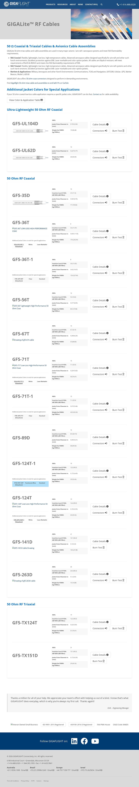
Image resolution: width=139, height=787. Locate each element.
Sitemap (46, 781)
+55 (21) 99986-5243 (38, 770)
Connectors (99, 130)
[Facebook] (84, 743)
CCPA (33, 781)
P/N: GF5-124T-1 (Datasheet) (19, 521)
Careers (39, 781)
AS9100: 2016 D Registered (81, 724)
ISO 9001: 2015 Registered (53, 724)
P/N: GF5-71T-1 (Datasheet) (19, 382)
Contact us (97, 94)
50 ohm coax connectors (36, 78)
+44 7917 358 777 (63, 770)
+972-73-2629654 (87, 770)
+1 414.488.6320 (127, 4)
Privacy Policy (25, 781)
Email (23, 770)
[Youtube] (95, 743)
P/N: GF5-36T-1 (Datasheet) (19, 245)
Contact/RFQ (91, 4)
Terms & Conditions (13, 781)
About (73, 4)
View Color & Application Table (25, 100)
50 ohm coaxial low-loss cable (25, 94)
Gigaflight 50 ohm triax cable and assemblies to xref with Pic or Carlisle (40, 83)
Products (50, 4)
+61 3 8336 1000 (13, 770)
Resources (62, 4)
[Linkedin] (74, 743)
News (80, 4)
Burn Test (117, 130)
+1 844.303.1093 (28, 763)
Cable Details (99, 124)
